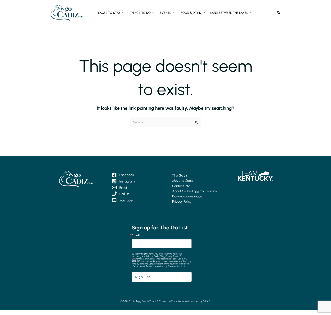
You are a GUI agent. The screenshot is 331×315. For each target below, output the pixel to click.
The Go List (180, 175)
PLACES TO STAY (108, 13)
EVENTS (165, 13)
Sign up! (142, 277)
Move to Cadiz (182, 180)
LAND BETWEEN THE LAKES (229, 13)
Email (136, 235)
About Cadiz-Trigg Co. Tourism (194, 191)
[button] (122, 13)
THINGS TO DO (140, 13)
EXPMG (206, 301)
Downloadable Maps (187, 196)
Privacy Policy (182, 201)
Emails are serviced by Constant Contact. (165, 266)
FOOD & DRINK (191, 13)
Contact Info (181, 186)
